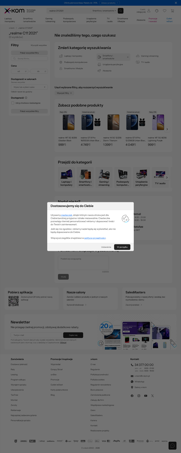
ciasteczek (66, 215)
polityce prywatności (95, 238)
